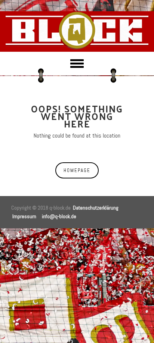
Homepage (77, 170)
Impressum (24, 216)
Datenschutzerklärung (95, 207)
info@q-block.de (59, 216)
